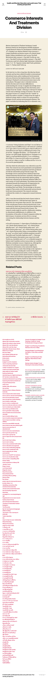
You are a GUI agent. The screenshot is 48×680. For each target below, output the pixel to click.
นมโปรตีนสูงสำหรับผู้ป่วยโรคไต (10, 585)
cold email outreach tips (9, 365)
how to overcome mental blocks (11, 430)
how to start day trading (9, 440)
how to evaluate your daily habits (11, 407)
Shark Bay (5, 492)
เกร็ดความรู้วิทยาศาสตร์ (8, 625)
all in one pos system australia (32, 369)
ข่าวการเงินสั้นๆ (6, 540)
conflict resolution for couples (10, 367)
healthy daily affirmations (9, 386)
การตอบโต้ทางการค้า (7, 529)
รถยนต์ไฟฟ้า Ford (6, 606)
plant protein (6, 477)
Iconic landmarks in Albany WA (10, 462)
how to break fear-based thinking (11, 399)
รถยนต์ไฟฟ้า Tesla (7, 608)
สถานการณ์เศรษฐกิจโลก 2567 (9, 617)
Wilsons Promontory (8, 523)
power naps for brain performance (11, 481)
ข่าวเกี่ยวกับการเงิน (7, 563)
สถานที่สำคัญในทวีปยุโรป (8, 619)
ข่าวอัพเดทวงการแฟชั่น (8, 561)
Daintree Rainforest (7, 373)
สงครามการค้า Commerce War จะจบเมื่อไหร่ (19, 271)
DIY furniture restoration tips (10, 377)
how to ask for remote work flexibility (12, 395)
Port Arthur (5, 479)
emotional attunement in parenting (11, 379)
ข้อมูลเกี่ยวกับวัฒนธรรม (8, 536)
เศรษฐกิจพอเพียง (6, 645)
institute (13, 307)
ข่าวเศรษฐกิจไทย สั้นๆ (7, 576)
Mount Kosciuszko (7, 472)
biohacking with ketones (9, 356)
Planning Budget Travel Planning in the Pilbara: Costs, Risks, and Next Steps (34, 352)
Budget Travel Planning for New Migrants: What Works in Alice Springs (33, 358)
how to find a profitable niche (10, 408)
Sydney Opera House (8, 499)
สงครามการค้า (6, 613)
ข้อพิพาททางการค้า (7, 535)
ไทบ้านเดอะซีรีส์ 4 (6, 659)
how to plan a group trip (8, 434)
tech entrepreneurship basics (10, 501)
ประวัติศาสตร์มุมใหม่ (7, 589)
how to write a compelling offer (10, 458)
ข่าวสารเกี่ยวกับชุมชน (7, 557)
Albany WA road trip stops (9, 347)
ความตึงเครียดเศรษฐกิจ (8, 581)
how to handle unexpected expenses (12, 418)
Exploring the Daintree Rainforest (11, 380)
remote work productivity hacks (11, 488)
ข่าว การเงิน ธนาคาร (7, 538)
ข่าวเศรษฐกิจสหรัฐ (6, 568)
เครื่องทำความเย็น (6, 627)
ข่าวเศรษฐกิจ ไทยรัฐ (7, 566)
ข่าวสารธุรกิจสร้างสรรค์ (8, 546)
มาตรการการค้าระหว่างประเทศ (24, 13)
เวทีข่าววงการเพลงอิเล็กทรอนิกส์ (10, 638)
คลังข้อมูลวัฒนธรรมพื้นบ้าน (9, 580)
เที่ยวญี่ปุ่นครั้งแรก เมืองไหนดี (9, 630)
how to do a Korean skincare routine (12, 405)
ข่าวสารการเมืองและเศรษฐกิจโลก (10, 544)
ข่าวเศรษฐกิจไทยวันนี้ (7, 578)
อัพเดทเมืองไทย (6, 623)
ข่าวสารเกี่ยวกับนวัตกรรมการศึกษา (10, 559)
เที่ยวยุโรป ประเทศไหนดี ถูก (9, 632)
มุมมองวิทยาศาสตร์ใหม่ (8, 602)
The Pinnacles (6, 507)
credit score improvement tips (10, 369)
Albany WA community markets (11, 341)
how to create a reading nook (10, 403)
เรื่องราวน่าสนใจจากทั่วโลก (9, 636)
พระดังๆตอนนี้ (5, 597)
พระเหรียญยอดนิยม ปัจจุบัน (9, 598)
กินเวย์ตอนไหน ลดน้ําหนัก (8, 533)
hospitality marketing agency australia (34, 395)
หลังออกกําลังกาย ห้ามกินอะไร (9, 621)
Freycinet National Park (8, 382)
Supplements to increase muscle (11, 498)
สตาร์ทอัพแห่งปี (6, 615)
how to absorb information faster (11, 393)
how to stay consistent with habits (11, 443)
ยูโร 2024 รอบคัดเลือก (8, 604)
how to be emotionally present (10, 397)
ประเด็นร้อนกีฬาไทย (7, 591)
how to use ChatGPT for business (11, 455)
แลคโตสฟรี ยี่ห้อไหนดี (7, 655)
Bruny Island (5, 360)
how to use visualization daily (10, 456)
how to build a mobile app (9, 401)
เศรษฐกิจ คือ (5, 642)
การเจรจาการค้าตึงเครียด (8, 531)
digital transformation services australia (35, 377)
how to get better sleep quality (10, 410)
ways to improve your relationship (11, 520)
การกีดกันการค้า (6, 527)
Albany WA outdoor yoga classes (11, 343)
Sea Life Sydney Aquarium (9, 490)
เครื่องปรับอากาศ (6, 629)
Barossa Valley (6, 352)
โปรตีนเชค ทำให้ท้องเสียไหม (9, 657)
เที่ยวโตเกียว (5, 634)
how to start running (7, 442)
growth (9, 307)
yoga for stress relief (8, 525)
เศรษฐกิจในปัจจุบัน (7, 647)
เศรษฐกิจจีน (5, 644)
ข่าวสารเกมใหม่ (6, 548)
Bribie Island (5, 358)
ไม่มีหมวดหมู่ (5, 661)
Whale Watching (6, 521)
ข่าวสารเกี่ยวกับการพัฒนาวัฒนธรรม (11, 552)
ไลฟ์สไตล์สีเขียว (6, 662)
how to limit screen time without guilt (12, 425)
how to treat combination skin (10, 449)
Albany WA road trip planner (10, 345)
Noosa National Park (7, 473)
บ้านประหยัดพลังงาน (7, 587)
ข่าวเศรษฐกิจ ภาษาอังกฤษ (8, 565)
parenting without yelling (9, 475)
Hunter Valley (6, 460)
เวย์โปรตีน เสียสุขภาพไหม (8, 640)
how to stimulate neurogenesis (10, 445)
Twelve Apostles (7, 516)
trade (23, 307)
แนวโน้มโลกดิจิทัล (6, 653)
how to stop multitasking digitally (11, 447)
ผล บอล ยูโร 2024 (6, 595)
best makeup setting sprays (10, 354)
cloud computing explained (9, 363)
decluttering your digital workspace (12, 375)
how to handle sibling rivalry (10, 416)
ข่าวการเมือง (5, 542)
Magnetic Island (6, 470)
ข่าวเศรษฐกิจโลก (6, 570)
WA (3, 518)
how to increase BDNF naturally (10, 423)
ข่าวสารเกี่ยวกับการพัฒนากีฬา (9, 550)
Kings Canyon (6, 466)
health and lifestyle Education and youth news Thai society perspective (24, 3)
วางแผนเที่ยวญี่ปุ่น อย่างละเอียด (10, 612)
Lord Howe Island (7, 468)
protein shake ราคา (7, 483)
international (18, 307)
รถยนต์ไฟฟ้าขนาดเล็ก (7, 610)
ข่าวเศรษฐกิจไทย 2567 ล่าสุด (9, 574)
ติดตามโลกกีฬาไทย (7, 583)
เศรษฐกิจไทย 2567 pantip (9, 649)
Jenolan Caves (6, 464)
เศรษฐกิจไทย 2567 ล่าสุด (8, 651)
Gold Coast (5, 384)
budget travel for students (9, 362)
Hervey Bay (5, 388)
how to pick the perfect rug (9, 432)
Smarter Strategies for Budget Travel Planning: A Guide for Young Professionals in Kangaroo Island (35, 341)
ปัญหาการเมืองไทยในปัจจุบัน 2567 (10, 593)
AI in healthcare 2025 (8, 339)
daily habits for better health (10, 371)
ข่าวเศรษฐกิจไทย (6, 572)
